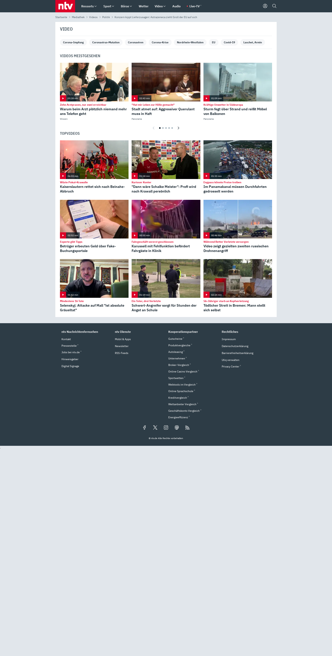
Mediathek (78, 17)
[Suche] (274, 6)
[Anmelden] (265, 6)
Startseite (61, 17)
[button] (85, 331)
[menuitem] (95, 6)
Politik (106, 17)
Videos (93, 17)
